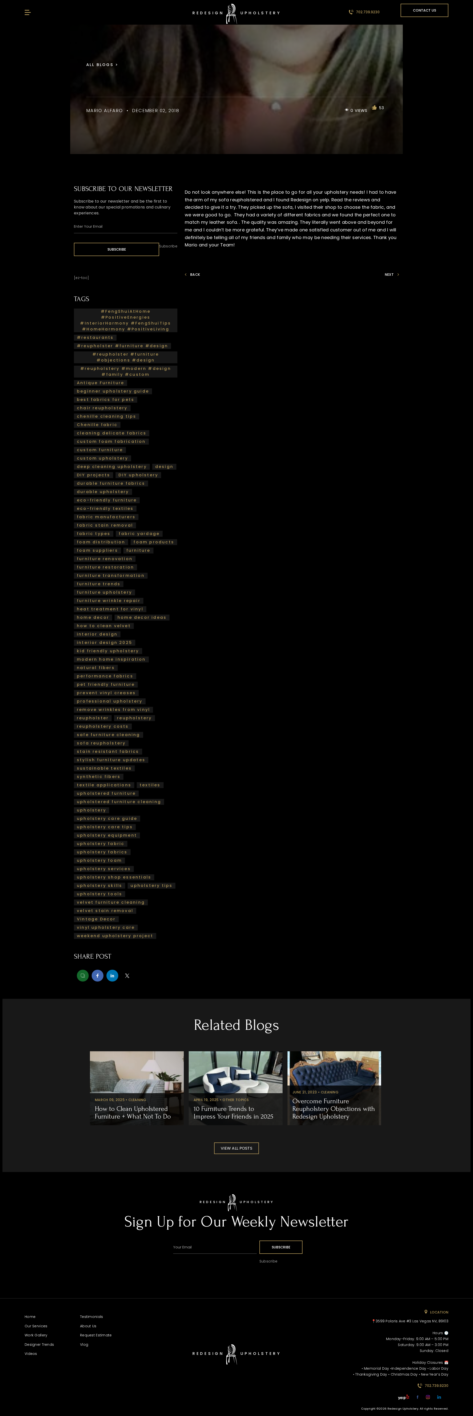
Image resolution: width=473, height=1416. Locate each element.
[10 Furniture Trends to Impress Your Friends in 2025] (236, 1088)
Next (389, 274)
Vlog (84, 1344)
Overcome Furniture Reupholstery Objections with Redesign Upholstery (333, 1108)
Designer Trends (39, 1344)
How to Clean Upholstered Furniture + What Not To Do (133, 1112)
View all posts (236, 1148)
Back (195, 274)
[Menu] (27, 12)
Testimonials (91, 1316)
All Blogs (100, 65)
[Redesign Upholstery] (236, 1210)
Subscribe (116, 249)
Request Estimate (96, 1335)
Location (438, 1312)
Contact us (424, 10)
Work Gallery (36, 1335)
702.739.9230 (367, 12)
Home (30, 1316)
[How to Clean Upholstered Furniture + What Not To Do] (137, 1088)
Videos (31, 1353)
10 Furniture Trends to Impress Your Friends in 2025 (233, 1112)
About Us (88, 1326)
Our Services (36, 1326)
